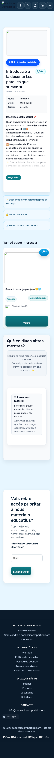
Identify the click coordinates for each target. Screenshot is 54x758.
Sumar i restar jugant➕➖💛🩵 (23, 289)
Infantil (27, 683)
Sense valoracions (15, 91)
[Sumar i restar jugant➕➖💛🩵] (26, 265)
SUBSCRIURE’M (21, 572)
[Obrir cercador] (27, 5)
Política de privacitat (27, 657)
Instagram (12, 716)
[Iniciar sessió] (35, 5)
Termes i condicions (27, 666)
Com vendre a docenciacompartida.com (27, 635)
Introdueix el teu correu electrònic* (24, 545)
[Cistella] (42, 5)
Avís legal (27, 652)
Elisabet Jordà (19, 306)
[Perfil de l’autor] (7, 307)
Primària (27, 688)
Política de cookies (27, 661)
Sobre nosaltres (27, 630)
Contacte (27, 639)
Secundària (27, 692)
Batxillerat (27, 697)
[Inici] (8, 5)
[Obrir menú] (49, 5)
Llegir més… (13, 177)
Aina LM (24, 107)
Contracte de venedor (27, 670)
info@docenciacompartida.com (27, 710)
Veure (26, 322)
